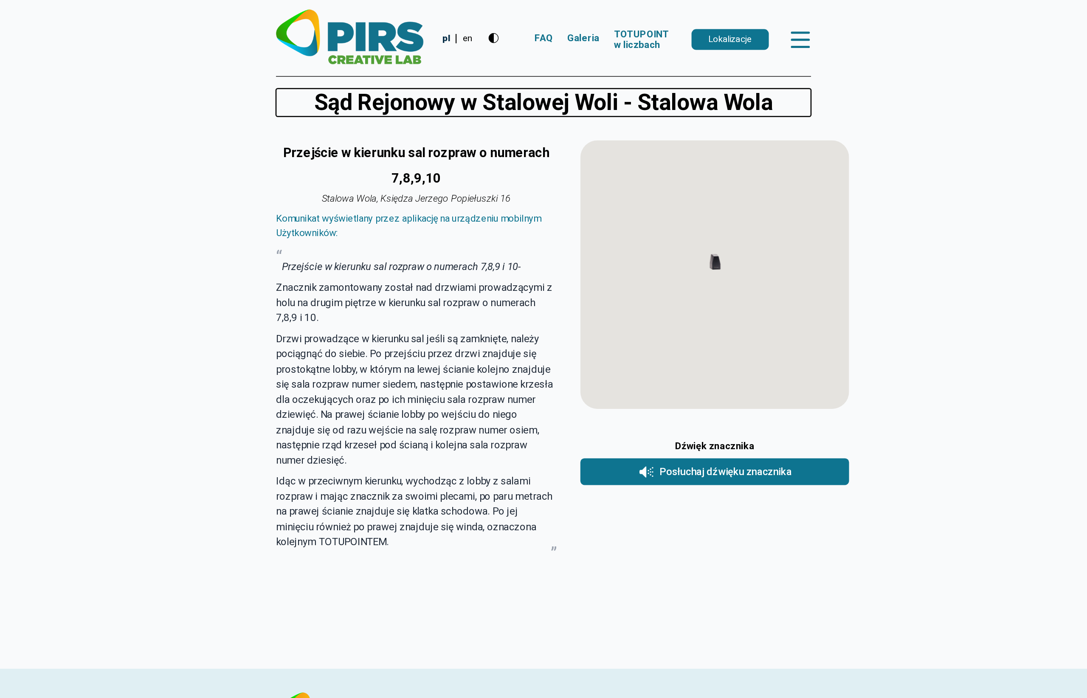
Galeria (583, 38)
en (467, 38)
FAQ (544, 38)
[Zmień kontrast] (494, 38)
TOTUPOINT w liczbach (641, 39)
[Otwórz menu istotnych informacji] (800, 39)
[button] (715, 263)
